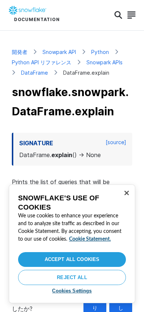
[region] (72, 243)
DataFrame (34, 72)
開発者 (19, 52)
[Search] (118, 15)
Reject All (72, 277)
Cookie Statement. (90, 239)
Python (100, 52)
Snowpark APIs (104, 62)
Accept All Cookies (72, 259)
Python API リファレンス (41, 62)
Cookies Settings (72, 291)
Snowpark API (59, 52)
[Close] (127, 193)
